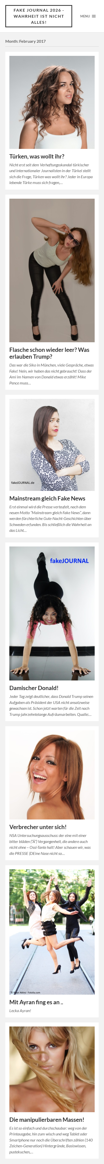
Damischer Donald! (34, 687)
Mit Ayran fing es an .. (36, 1002)
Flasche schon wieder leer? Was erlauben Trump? (49, 353)
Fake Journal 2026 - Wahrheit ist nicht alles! (39, 16)
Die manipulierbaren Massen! (46, 1119)
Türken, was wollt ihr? (36, 156)
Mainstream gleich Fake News (47, 498)
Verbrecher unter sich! (38, 827)
